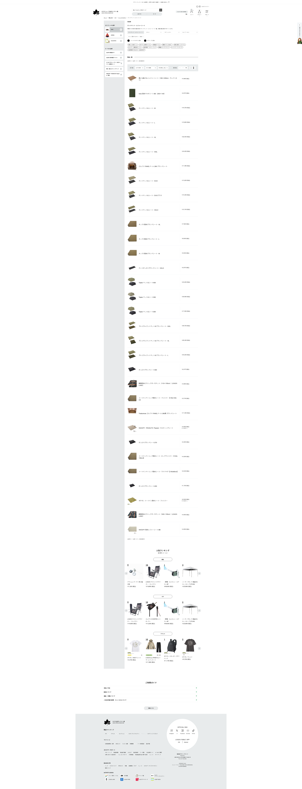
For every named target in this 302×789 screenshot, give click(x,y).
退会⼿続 (148, 743)
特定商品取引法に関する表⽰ (141, 754)
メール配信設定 (141, 743)
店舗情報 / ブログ (132, 765)
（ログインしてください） (149, 733)
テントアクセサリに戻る (136, 40)
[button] (126, 573)
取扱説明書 (116, 752)
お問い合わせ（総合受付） (110, 754)
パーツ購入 (142, 752)
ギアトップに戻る (151, 40)
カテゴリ (139, 14)
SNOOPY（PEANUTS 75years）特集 (112, 74)
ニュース (151, 754)
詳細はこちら (151, 708)
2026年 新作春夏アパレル (111, 57)
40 (183, 67)
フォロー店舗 (125, 743)
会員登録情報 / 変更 (109, 743)
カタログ (129, 752)
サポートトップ (108, 752)
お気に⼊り (118, 743)
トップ (106, 765)
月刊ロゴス (120, 765)
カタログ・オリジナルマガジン (150, 765)
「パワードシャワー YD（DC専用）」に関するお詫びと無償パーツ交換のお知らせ (150, 2)
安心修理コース (150, 752)
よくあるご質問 (158, 752)
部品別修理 (135, 752)
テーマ (154, 14)
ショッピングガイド (122, 754)
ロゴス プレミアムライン (134, 733)
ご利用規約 (131, 754)
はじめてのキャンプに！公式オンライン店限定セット (113, 63)
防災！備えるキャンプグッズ (112, 69)
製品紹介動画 (123, 752)
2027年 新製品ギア (110, 52)
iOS (179, 742)
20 (179, 67)
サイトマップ (158, 754)
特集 (126, 765)
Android (186, 742)
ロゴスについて (113, 765)
